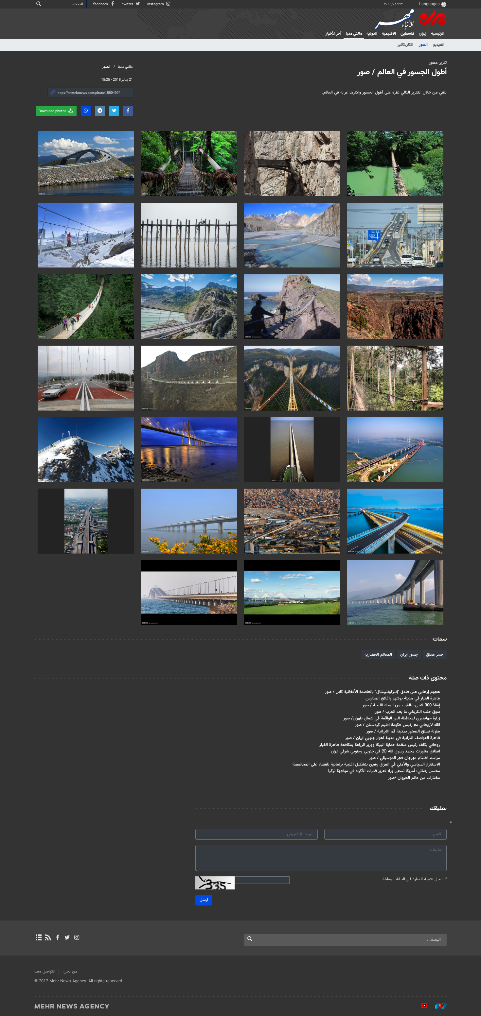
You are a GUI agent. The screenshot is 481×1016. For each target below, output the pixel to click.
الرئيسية (437, 33)
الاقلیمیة (389, 33)
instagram (156, 4)
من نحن (70, 971)
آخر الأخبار (333, 33)
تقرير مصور (438, 63)
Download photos (53, 111)
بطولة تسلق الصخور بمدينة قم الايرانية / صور (403, 731)
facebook (101, 4)
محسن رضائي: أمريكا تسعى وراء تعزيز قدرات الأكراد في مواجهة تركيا (384, 771)
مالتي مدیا (354, 33)
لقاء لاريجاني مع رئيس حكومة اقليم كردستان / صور (397, 725)
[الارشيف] (38, 938)
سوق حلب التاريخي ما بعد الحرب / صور (407, 712)
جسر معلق (434, 654)
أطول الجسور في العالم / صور (402, 72)
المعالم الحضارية (378, 654)
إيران (422, 33)
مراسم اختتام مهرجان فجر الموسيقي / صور (404, 758)
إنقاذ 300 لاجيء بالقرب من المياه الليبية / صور (401, 705)
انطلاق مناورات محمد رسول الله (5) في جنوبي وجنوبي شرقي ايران (385, 751)
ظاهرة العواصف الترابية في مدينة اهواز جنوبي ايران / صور (392, 738)
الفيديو (438, 45)
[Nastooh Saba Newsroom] (437, 1006)
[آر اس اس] (48, 938)
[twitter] (67, 938)
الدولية (371, 33)
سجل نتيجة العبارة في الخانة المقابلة (415, 879)
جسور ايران (409, 654)
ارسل (204, 900)
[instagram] (77, 938)
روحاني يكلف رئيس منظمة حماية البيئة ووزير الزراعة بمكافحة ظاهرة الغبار (379, 745)
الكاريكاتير (405, 45)
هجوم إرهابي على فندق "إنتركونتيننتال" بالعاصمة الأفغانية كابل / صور (382, 692)
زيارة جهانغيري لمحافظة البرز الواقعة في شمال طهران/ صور (391, 718)
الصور (423, 45)
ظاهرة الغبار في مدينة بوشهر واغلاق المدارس (402, 698)
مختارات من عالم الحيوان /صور (414, 778)
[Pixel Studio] (421, 1006)
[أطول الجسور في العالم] (395, 163)
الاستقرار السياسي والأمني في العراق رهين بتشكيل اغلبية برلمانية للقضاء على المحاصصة (366, 764)
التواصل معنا (44, 971)
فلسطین (407, 33)
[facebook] (57, 938)
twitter (128, 4)
